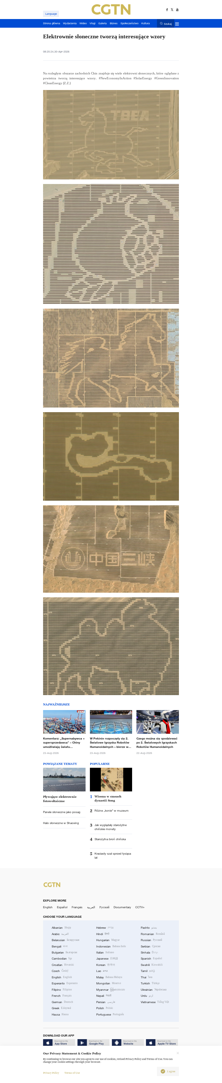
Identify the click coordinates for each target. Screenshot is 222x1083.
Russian (151, 940)
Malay (109, 977)
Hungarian (108, 940)
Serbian (150, 946)
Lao (102, 971)
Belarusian (65, 940)
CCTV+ (140, 907)
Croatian (63, 965)
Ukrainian (153, 990)
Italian (105, 952)
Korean (105, 965)
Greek (61, 1008)
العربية (91, 907)
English (48, 907)
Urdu (147, 996)
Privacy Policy (51, 1073)
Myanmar (110, 990)
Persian (105, 1002)
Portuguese (110, 1014)
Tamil (148, 971)
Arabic (60, 934)
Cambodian (62, 958)
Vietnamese (155, 1002)
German (62, 1002)
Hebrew (105, 928)
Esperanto (65, 983)
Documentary (122, 907)
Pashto (149, 928)
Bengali (60, 946)
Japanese (107, 958)
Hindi (102, 934)
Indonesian (111, 946)
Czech (60, 971)
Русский (104, 907)
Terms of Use (72, 1073)
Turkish (150, 983)
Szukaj (168, 23)
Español (62, 907)
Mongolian (108, 983)
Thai (146, 977)
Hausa (60, 1014)
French (62, 996)
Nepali (103, 996)
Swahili (152, 965)
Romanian (153, 934)
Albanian (61, 928)
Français (77, 907)
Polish (104, 1008)
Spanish (151, 958)
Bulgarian (64, 952)
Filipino (62, 990)
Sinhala (149, 952)
